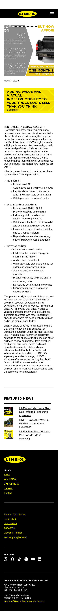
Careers (8, 488)
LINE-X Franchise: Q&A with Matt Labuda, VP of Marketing (34, 435)
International (10, 523)
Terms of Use (11, 601)
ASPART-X (9, 528)
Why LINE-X (10, 479)
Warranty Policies (13, 533)
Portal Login (10, 519)
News (7, 474)
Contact (8, 493)
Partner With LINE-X (14, 514)
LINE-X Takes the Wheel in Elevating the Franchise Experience (34, 423)
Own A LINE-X (11, 484)
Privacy (24, 601)
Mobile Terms (36, 601)
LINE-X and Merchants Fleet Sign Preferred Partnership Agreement (34, 412)
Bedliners (12, 109)
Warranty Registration (15, 537)
